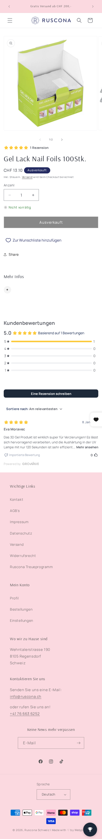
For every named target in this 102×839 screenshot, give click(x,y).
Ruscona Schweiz (37, 830)
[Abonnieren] (78, 743)
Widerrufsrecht (23, 555)
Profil (14, 598)
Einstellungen (21, 620)
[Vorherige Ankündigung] (9, 6)
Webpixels (82, 830)
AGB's (15, 510)
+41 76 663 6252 (25, 713)
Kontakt (16, 499)
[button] (9, 20)
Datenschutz (21, 533)
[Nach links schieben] (40, 139)
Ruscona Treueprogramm (31, 566)
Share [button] (14, 254)
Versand (27, 177)
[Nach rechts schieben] (61, 139)
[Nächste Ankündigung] (92, 6)
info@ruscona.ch (25, 696)
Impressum (19, 521)
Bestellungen (21, 609)
